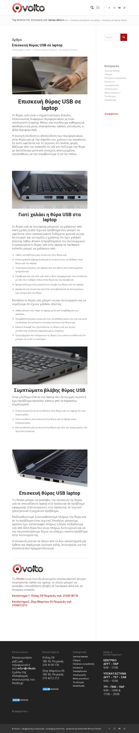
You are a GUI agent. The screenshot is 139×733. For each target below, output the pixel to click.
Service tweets (41, 50)
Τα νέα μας (110, 96)
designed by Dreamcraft (33, 728)
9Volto (20, 579)
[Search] (90, 7)
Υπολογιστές (111, 88)
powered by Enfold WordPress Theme (83, 728)
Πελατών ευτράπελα (115, 78)
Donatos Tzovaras (69, 50)
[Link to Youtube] (119, 7)
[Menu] (98, 7)
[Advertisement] (116, 167)
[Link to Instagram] (114, 7)
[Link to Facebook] (109, 7)
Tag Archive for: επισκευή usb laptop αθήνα (37, 20)
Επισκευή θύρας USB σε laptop (37, 45)
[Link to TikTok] (124, 7)
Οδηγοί (108, 74)
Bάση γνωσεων (112, 92)
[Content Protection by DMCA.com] (20, 700)
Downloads (110, 99)
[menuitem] (90, 7)
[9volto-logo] (28, 7)
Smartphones (112, 85)
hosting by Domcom (55, 728)
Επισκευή (53, 50)
